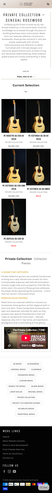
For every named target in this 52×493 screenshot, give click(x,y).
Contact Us (8, 458)
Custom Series (26, 381)
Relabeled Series (26, 408)
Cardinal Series (18, 369)
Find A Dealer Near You (14, 449)
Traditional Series (26, 414)
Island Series (37, 386)
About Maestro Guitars (14, 441)
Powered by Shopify (30, 480)
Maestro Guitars (15, 480)
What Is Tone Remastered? (15, 445)
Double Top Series (17, 386)
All (26, 91)
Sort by (26, 71)
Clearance (36, 369)
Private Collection (26, 397)
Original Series (35, 392)
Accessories (33, 364)
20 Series (17, 364)
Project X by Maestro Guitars (26, 403)
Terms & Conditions (13, 453)
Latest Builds (16, 392)
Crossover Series (26, 375)
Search (6, 436)
